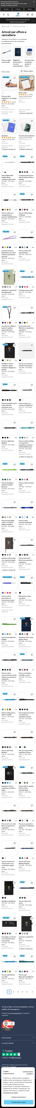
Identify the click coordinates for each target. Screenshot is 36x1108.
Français (18, 9)
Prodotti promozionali (19, 26)
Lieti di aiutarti (6, 1038)
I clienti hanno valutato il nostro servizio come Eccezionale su (14, 1065)
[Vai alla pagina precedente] (3, 992)
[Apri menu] (4, 14)
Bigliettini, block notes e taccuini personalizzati (18, 63)
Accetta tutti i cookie (19, 1102)
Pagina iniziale (6, 26)
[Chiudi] (34, 1)
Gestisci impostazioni (18, 1097)
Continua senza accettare (28, 1072)
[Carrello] (32, 14)
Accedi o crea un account (17, 21)
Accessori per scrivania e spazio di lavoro (29, 63)
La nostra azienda (8, 1043)
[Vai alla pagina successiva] (32, 992)
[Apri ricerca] (8, 14)
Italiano (30, 9)
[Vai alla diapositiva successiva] (33, 21)
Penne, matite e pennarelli (6, 61)
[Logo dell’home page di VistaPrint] (18, 15)
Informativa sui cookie (10, 1092)
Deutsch (6, 9)
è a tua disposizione (15, 1013)
